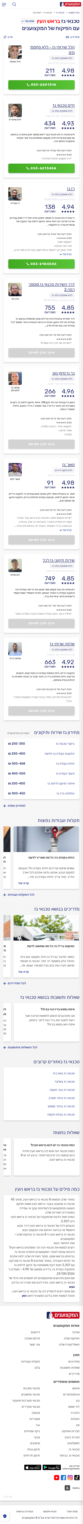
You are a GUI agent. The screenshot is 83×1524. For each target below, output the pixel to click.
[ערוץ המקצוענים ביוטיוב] (57, 1477)
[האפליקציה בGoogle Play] (52, 1467)
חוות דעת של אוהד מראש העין (55, 234)
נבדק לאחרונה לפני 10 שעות (60, 115)
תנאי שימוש (50, 1511)
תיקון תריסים (32, 1455)
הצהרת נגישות (24, 1511)
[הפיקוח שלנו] (4, 1516)
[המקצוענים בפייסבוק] (64, 1477)
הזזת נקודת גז (65, 763)
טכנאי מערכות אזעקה (26, 1400)
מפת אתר (72, 1511)
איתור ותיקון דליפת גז (61, 783)
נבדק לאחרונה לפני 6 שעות (61, 654)
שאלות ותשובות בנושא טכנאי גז (50, 997)
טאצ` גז (68, 464)
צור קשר (34, 1344)
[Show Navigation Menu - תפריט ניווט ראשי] (4, 4)
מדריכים (74, 1374)
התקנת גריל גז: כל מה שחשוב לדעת (50, 946)
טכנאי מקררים (31, 1406)
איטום (76, 1388)
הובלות (75, 1419)
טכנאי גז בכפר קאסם (61, 1106)
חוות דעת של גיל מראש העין (56, 510)
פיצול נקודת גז (65, 773)
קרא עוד (67, 254)
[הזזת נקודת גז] (46, 840)
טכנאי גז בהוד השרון (62, 1098)
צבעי (37, 1437)
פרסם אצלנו (32, 1338)
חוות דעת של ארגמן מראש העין (54, 689)
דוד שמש (74, 1406)
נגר (38, 1425)
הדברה (75, 1413)
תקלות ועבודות (30, 1361)
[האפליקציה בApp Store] (32, 1467)
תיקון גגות (33, 1449)
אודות (76, 1332)
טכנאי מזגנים (31, 1388)
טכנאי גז (60, 12)
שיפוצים (35, 1443)
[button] (9, 37)
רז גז (71, 188)
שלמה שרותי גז (62, 643)
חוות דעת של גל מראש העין (56, 418)
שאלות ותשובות (70, 1367)
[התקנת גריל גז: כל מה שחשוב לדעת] (46, 929)
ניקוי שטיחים (32, 1431)
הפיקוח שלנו (72, 1338)
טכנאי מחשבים (30, 1394)
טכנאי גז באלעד (65, 1081)
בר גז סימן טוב (63, 373)
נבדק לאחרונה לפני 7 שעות (61, 383)
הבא (72, 1287)
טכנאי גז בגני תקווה (62, 1090)
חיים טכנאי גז (64, 105)
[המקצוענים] (70, 4)
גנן (78, 1400)
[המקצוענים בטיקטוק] (77, 1477)
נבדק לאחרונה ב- (59, 199)
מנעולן (36, 1413)
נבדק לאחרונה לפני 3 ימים (61, 63)
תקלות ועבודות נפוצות (59, 820)
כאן (24, 1295)
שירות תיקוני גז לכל (59, 560)
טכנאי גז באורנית (64, 1073)
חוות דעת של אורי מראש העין (55, 605)
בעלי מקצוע (74, 12)
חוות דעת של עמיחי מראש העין (54, 150)
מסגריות (34, 1419)
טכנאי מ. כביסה (70, 1455)
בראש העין (48, 21)
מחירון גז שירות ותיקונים (57, 732)
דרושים (35, 1332)
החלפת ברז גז (66, 793)
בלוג (37, 1367)
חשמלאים (74, 1443)
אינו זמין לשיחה (41, 352)
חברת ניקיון (72, 1437)
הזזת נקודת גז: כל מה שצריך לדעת (51, 857)
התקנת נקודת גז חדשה (60, 753)
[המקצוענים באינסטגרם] (71, 1477)
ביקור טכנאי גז (65, 743)
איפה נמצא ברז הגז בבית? (58, 1009)
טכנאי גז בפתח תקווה (61, 1114)
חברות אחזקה (71, 1431)
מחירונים (74, 1361)
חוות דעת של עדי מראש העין (56, 335)
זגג (78, 1425)
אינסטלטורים (71, 1394)
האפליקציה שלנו (69, 1344)
